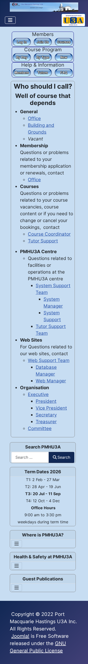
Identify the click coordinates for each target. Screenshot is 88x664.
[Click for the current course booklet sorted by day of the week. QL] (22, 57)
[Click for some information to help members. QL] (22, 72)
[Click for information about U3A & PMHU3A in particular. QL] (64, 72)
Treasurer (46, 421)
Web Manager (51, 381)
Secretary (46, 415)
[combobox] (30, 457)
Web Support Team (48, 360)
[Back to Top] (78, 653)
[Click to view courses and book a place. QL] (64, 41)
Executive (38, 394)
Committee (40, 428)
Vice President (51, 408)
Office (34, 118)
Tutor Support (43, 241)
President (46, 401)
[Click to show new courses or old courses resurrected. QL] (64, 57)
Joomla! (20, 636)
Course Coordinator (49, 234)
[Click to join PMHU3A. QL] (43, 41)
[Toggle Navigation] (10, 20)
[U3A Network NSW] (73, 20)
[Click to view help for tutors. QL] (43, 72)
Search (63, 457)
